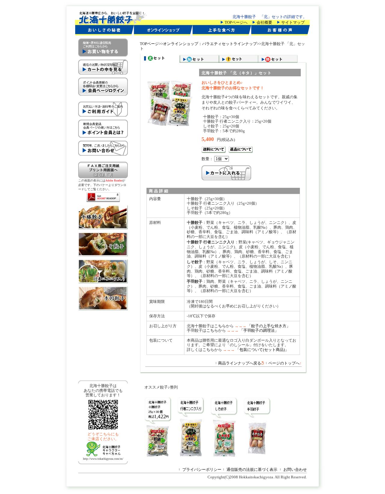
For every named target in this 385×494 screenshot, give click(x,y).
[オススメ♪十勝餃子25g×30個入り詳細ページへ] (154, 456)
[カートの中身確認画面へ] (103, 76)
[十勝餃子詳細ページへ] (103, 228)
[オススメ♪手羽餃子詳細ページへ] (254, 456)
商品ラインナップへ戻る (239, 363)
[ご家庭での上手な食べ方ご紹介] (221, 34)
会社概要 (264, 22)
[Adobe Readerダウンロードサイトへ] (103, 201)
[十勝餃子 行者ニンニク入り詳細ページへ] (103, 282)
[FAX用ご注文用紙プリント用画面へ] (103, 177)
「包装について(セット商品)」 (262, 349)
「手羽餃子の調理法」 (259, 330)
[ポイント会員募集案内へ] (103, 139)
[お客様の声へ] (280, 34)
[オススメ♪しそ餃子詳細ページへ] (221, 456)
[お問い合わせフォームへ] (103, 157)
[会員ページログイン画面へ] (103, 97)
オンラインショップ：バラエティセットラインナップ (210, 43)
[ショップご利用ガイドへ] (103, 118)
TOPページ (149, 43)
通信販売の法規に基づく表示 (251, 469)
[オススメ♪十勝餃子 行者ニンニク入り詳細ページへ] (188, 456)
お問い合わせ (295, 469)
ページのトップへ (285, 363)
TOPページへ (236, 22)
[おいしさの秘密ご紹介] (104, 34)
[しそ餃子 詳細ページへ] (103, 255)
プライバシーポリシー (201, 469)
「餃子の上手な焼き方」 (268, 326)
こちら (220, 326)
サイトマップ (293, 22)
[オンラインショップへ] (163, 34)
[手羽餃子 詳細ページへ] (103, 309)
